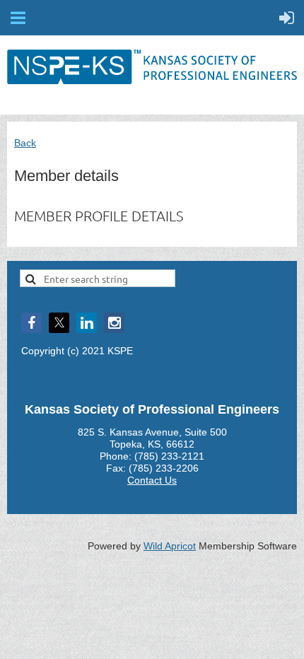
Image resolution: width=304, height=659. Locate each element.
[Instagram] (114, 323)
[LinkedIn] (86, 323)
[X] (59, 323)
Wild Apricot (170, 546)
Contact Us (152, 480)
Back (25, 142)
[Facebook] (31, 323)
